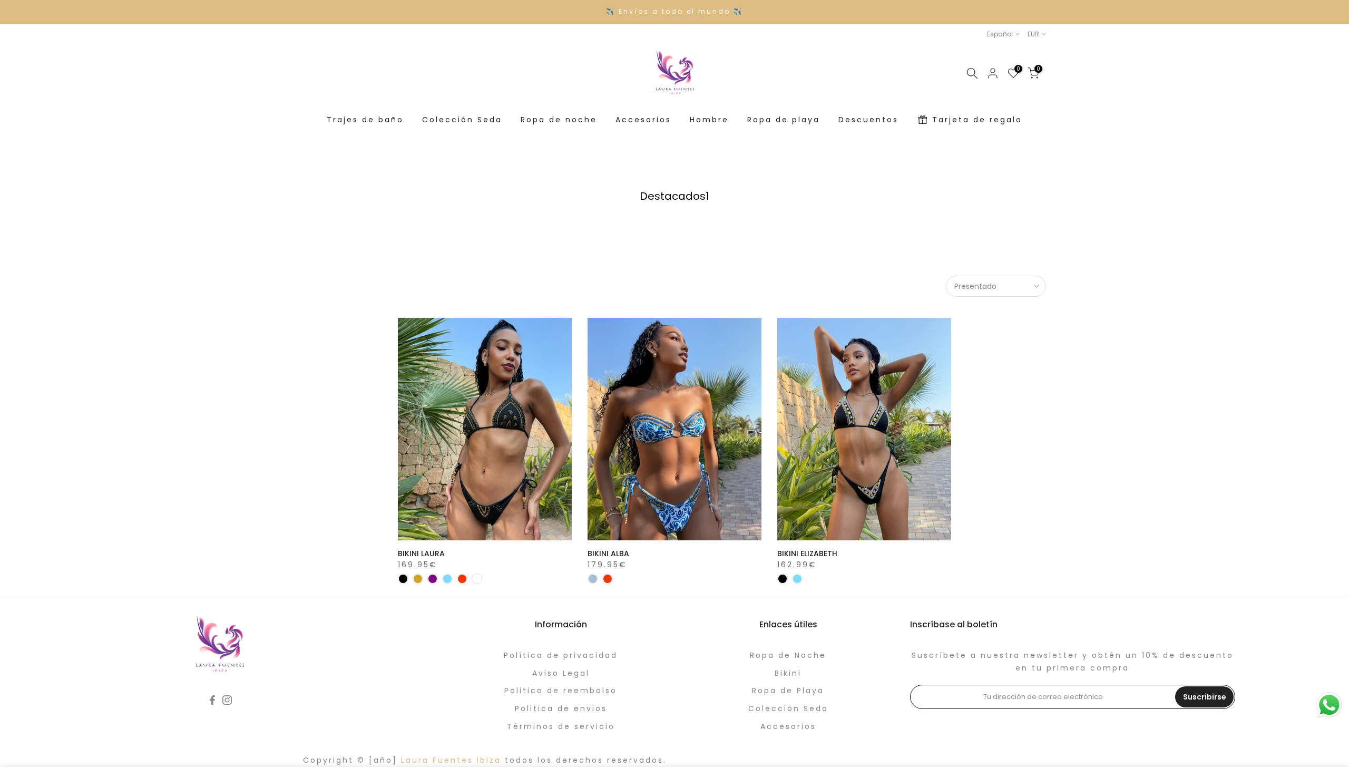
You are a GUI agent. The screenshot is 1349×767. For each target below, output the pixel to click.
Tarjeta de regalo (977, 119)
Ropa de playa (783, 119)
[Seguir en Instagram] (227, 700)
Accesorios (643, 119)
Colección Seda (462, 119)
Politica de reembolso (560, 690)
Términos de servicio (561, 726)
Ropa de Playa (788, 690)
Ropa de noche (559, 119)
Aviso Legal (561, 673)
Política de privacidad (561, 655)
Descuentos (868, 119)
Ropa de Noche (788, 655)
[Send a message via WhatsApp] (1329, 705)
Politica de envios (561, 708)
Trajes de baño (365, 119)
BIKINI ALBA (608, 553)
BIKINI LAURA (421, 553)
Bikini (788, 673)
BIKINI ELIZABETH (807, 553)
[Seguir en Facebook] (212, 700)
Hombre (709, 119)
